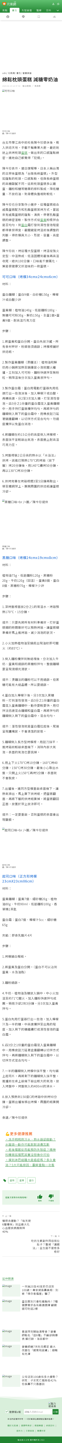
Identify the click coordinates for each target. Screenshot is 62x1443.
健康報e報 (15, 1411)
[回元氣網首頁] (11, 4)
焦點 (5, 10)
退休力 (19, 1431)
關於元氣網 (13, 1425)
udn (4, 73)
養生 (14, 10)
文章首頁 (30, 1431)
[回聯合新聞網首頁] (4, 4)
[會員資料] (53, 4)
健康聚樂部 (26, 1425)
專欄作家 (41, 1431)
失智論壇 (27, 10)
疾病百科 (50, 1425)
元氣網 (11, 73)
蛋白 (24, 225)
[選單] (58, 4)
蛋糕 (24, 152)
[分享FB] (7, 16)
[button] (58, 10)
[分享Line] (23, 16)
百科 (48, 10)
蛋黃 (43, 220)
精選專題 (39, 1425)
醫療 (39, 10)
